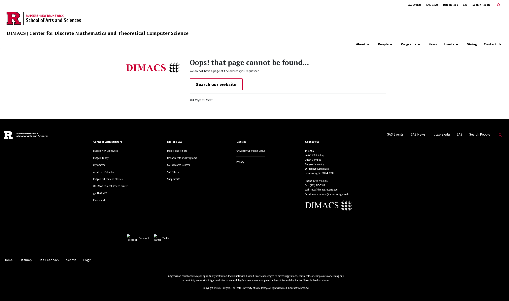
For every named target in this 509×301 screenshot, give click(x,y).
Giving (472, 44)
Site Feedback (49, 260)
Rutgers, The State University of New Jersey (244, 287)
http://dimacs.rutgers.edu (324, 189)
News (432, 44)
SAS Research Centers (178, 164)
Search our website (216, 84)
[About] (368, 44)
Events (449, 44)
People (383, 44)
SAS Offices (173, 172)
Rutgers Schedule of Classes (107, 179)
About (361, 44)
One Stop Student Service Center (110, 186)
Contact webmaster (298, 287)
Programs (408, 44)
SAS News (432, 5)
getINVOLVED (100, 193)
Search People (481, 5)
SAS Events (414, 5)
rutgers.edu (450, 5)
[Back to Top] (500, 291)
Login (87, 260)
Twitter (166, 238)
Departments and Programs (182, 157)
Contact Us (492, 44)
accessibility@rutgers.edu (242, 280)
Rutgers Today (101, 157)
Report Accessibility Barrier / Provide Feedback (298, 280)
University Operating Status (250, 150)
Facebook (144, 238)
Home (8, 260)
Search (71, 260)
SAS (465, 5)
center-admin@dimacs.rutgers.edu (330, 194)
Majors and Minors (177, 150)
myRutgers (99, 164)
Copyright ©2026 (211, 287)
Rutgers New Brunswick (105, 150)
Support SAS (173, 179)
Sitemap (25, 260)
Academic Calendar (103, 172)
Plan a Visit (99, 200)
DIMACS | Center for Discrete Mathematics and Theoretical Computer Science (97, 33)
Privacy (240, 161)
